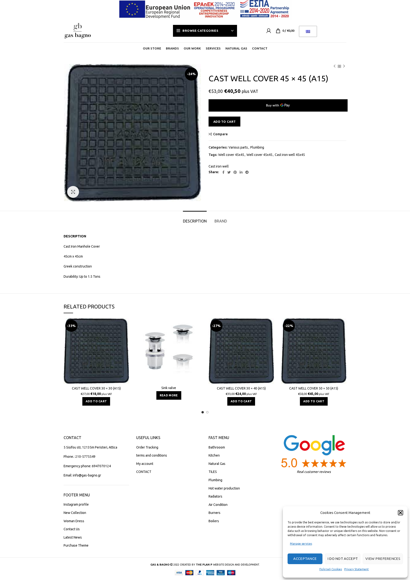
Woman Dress (74, 521)
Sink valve (168, 388)
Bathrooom (217, 447)
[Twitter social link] (229, 172)
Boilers (214, 521)
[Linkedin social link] (241, 172)
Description (195, 221)
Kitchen (214, 455)
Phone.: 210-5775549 (79, 456)
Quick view (125, 336)
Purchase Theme (76, 545)
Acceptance (305, 559)
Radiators (215, 496)
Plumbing (257, 147)
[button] (400, 512)
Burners (214, 513)
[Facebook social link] (223, 172)
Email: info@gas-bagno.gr (82, 475)
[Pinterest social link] (235, 172)
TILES (213, 472)
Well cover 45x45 (231, 155)
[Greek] (308, 31)
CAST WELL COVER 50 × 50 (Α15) (313, 388)
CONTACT (143, 472)
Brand (220, 221)
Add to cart (224, 121)
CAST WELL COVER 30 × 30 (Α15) (96, 388)
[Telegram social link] (247, 172)
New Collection (75, 513)
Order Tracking (147, 447)
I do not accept (342, 559)
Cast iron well (219, 166)
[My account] (268, 31)
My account (144, 464)
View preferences (382, 559)
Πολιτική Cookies (330, 569)
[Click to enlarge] (73, 192)
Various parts (238, 147)
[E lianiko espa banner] (205, 9)
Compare (220, 134)
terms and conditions (151, 455)
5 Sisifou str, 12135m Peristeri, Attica (90, 447)
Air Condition (218, 505)
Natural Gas (217, 464)
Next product (344, 66)
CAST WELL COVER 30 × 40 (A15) (241, 388)
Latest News (73, 537)
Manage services (301, 543)
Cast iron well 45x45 (290, 155)
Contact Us (72, 529)
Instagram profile (76, 504)
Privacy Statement (356, 569)
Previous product (334, 66)
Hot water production (224, 488)
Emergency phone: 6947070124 (87, 466)
